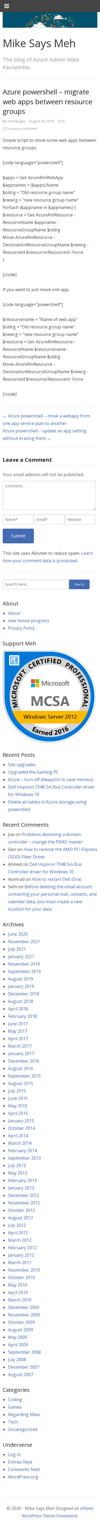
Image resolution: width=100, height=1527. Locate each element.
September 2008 (24, 1352)
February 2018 (22, 1016)
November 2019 (24, 964)
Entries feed (20, 1462)
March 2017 (19, 1046)
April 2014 (18, 1136)
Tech (61, 121)
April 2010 (18, 1292)
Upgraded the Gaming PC (33, 772)
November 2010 (24, 1270)
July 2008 (17, 1360)
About (14, 613)
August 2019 (20, 979)
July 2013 (17, 1165)
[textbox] (49, 495)
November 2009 (24, 1315)
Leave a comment (23, 128)
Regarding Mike (24, 1414)
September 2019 (24, 971)
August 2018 (20, 1001)
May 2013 (17, 1173)
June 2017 (18, 1024)
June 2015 (18, 1098)
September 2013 (24, 1158)
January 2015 (21, 1121)
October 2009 (21, 1322)
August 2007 (20, 1374)
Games (15, 1407)
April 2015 (18, 1113)
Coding (15, 1400)
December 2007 (23, 1367)
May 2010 (17, 1285)
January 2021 (21, 956)
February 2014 (22, 1151)
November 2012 (24, 1203)
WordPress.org (23, 1477)
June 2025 (18, 934)
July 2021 (17, 949)
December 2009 (23, 1307)
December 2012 (23, 1195)
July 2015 (17, 1091)
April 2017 (18, 1039)
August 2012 (20, 1218)
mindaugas (16, 121)
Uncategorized (22, 1429)
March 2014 (19, 1143)
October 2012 (21, 1210)
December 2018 (23, 994)
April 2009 (18, 1345)
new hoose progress (28, 621)
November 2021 (24, 942)
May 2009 (17, 1337)
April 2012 (18, 1233)
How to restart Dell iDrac (57, 879)
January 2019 (21, 986)
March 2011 (19, 1262)
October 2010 (21, 1277)
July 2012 (17, 1225)
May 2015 (17, 1106)
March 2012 (19, 1240)
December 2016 (23, 1061)
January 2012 (21, 1255)
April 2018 (18, 1009)
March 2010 (19, 1300)
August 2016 (20, 1068)
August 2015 (20, 1083)
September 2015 (24, 1076)
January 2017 (21, 1053)
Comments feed (23, 1469)
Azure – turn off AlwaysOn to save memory (50, 779)
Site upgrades (22, 764)
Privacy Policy (21, 628)
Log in (14, 1454)
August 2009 (20, 1330)
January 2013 (21, 1188)
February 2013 (22, 1180)
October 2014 (21, 1128)
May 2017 (17, 1031)
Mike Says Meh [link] (39, 43)
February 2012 (22, 1248)
